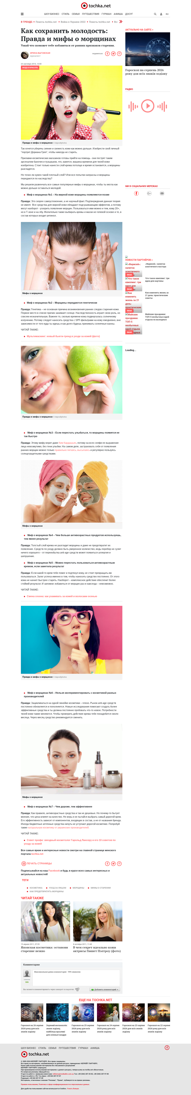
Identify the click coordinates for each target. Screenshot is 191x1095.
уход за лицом (57, 888)
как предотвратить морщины (47, 891)
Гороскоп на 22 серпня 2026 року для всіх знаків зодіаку (159, 1028)
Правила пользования (29, 1084)
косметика (36, 888)
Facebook (54, 870)
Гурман (106, 14)
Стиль (65, 14)
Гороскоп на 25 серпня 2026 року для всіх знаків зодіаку (83, 1028)
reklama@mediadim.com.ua (63, 1074)
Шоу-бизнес (51, 14)
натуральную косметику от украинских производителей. (58, 827)
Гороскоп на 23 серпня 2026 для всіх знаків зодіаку (133, 1028)
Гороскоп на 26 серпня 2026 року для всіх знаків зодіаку (32, 1028)
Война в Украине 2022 (73, 22)
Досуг (129, 14)
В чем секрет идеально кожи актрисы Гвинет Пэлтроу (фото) (97, 949)
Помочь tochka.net (46, 22)
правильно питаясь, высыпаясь (72, 450)
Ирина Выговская (40, 53)
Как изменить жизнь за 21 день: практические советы (157, 295)
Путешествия (90, 14)
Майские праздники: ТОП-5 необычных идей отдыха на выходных (157, 317)
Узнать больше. (73, 1089)
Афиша (118, 14)
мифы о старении (101, 888)
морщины (78, 888)
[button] (161, 14)
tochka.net (37, 854)
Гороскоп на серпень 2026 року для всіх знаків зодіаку (146, 72)
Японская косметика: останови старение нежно (44, 949)
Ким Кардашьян (67, 443)
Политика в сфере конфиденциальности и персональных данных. (64, 1084)
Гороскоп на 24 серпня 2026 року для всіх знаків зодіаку (108, 1028)
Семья (76, 14)
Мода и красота (30, 68)
